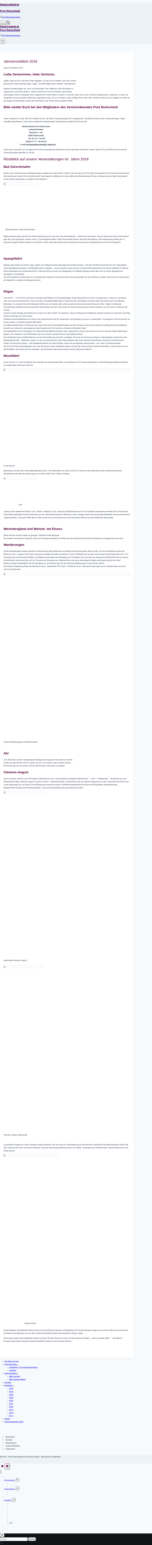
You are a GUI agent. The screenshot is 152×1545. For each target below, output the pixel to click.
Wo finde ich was (10, 1476)
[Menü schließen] (0, 1471)
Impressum (10, 1449)
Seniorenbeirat (9, 1489)
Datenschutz (11, 1443)
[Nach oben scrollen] (2, 1467)
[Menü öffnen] (2, 41)
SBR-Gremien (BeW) (16, 1494)
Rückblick (7, 1500)
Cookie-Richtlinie (13, 1446)
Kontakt (9, 1440)
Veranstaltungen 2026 (12, 1530)
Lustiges (12, 1485)
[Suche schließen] (2, 1535)
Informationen (9, 1480)
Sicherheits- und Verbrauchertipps (21, 1483)
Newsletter (10, 1437)
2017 (10, 1525)
